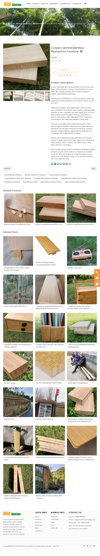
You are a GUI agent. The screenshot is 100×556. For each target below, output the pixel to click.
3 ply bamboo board (30, 182)
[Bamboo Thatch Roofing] (50, 402)
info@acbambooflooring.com (84, 520)
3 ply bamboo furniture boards (51, 182)
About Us (38, 522)
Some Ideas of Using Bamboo (78, 383)
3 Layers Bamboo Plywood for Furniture (17, 178)
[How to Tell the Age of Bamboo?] (18, 289)
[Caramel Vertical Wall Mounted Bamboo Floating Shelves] (82, 328)
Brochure (54, 517)
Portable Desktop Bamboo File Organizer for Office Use (49, 346)
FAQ (52, 525)
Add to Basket (63, 75)
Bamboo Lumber (10, 383)
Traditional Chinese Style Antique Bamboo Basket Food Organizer (79, 307)
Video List (54, 528)
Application (39, 525)
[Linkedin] (87, 546)
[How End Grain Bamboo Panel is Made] (50, 366)
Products (38, 519)
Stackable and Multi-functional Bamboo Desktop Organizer (18, 346)
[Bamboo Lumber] (18, 366)
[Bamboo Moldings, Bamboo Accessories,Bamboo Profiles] (50, 248)
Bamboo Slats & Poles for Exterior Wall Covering (49, 497)
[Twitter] (91, 546)
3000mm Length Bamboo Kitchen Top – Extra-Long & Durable (18, 224)
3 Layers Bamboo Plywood (58, 175)
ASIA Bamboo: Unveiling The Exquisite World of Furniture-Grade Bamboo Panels (80, 420)
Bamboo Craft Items (75, 268)
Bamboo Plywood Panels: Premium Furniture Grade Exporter (16, 497)
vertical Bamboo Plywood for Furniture (74, 178)
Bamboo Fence (9, 419)
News (37, 528)
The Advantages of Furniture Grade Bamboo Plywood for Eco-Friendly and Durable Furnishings (81, 458)
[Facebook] (84, 546)
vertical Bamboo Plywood (13, 175)
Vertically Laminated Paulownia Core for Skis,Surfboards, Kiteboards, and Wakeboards (49, 307)
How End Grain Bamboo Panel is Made (49, 383)
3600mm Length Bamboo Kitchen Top (80, 224)
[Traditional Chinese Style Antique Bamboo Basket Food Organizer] (82, 289)
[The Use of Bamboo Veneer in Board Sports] (18, 440)
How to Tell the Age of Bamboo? (15, 306)
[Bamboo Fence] (18, 402)
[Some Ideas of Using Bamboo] (82, 366)
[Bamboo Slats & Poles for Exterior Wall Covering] (50, 479)
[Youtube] (94, 546)
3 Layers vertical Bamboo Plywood (45, 178)
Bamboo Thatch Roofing (44, 419)
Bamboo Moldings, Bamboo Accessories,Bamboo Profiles (46, 264)
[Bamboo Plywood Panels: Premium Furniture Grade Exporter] (18, 479)
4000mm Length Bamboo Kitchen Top (48, 224)
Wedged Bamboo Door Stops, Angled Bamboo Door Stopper (16, 269)
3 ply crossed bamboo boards (75, 182)
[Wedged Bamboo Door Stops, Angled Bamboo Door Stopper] (18, 251)
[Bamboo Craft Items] (82, 251)
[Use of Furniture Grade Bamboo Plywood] (50, 440)
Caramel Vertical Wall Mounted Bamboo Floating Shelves (81, 346)
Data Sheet (55, 519)
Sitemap (56, 546)
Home (37, 517)
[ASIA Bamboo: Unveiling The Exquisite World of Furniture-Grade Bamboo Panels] (82, 402)
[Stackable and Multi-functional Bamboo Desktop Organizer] (18, 328)
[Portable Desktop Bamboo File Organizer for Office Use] (50, 328)
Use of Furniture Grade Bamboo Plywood (50, 457)
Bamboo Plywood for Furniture (35, 175)
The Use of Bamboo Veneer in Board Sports (16, 458)
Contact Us (39, 531)
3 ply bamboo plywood (12, 182)
